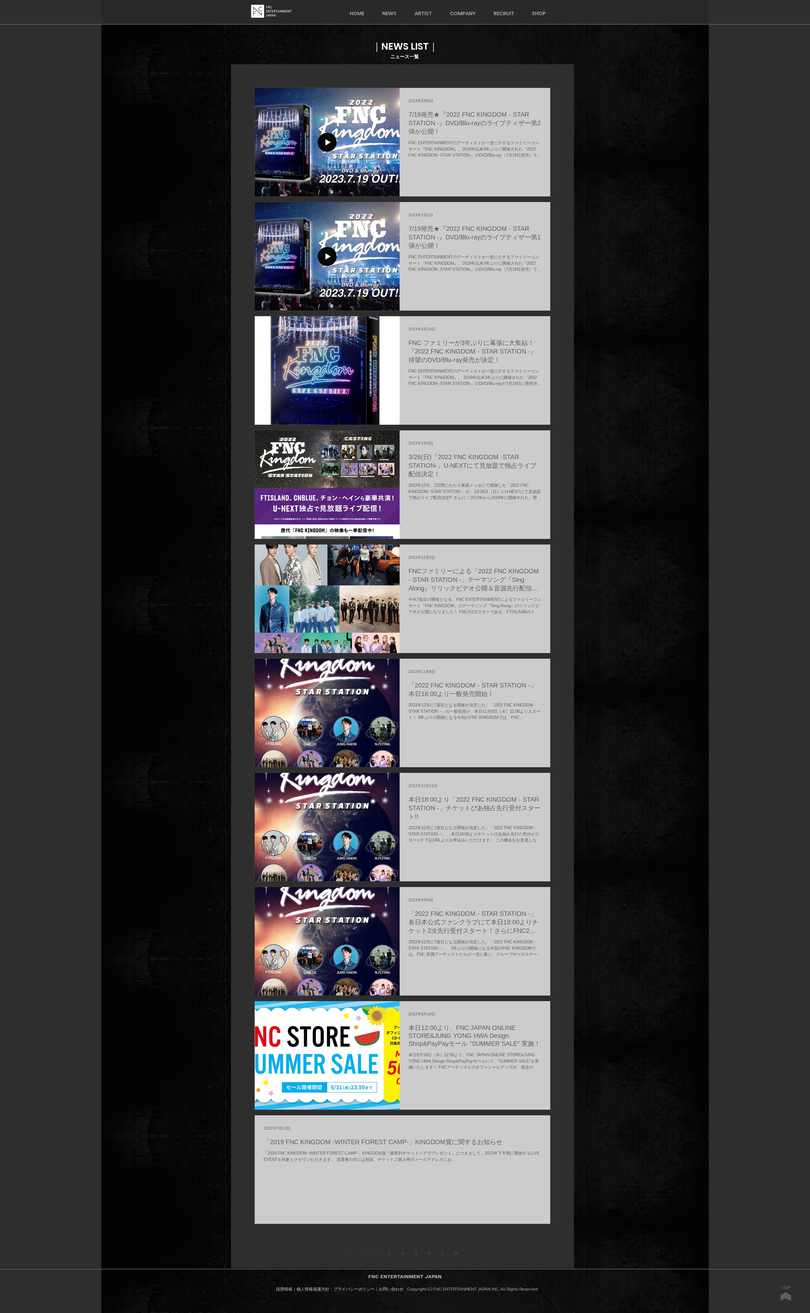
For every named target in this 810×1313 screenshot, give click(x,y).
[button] (543, 13)
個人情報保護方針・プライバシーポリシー (335, 1289)
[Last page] (455, 1253)
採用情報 (284, 1289)
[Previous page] (362, 1253)
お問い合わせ (391, 1289)
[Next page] (442, 1253)
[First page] (349, 1253)
